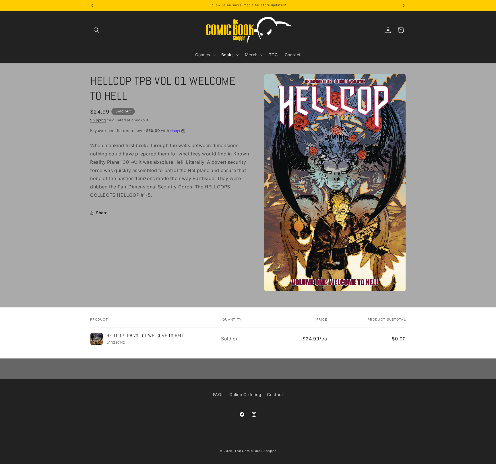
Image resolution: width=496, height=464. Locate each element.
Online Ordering (245, 394)
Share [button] (102, 212)
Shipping (98, 120)
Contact (275, 394)
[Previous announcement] (92, 5)
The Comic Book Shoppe (255, 451)
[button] (96, 30)
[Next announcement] (404, 5)
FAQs (218, 394)
